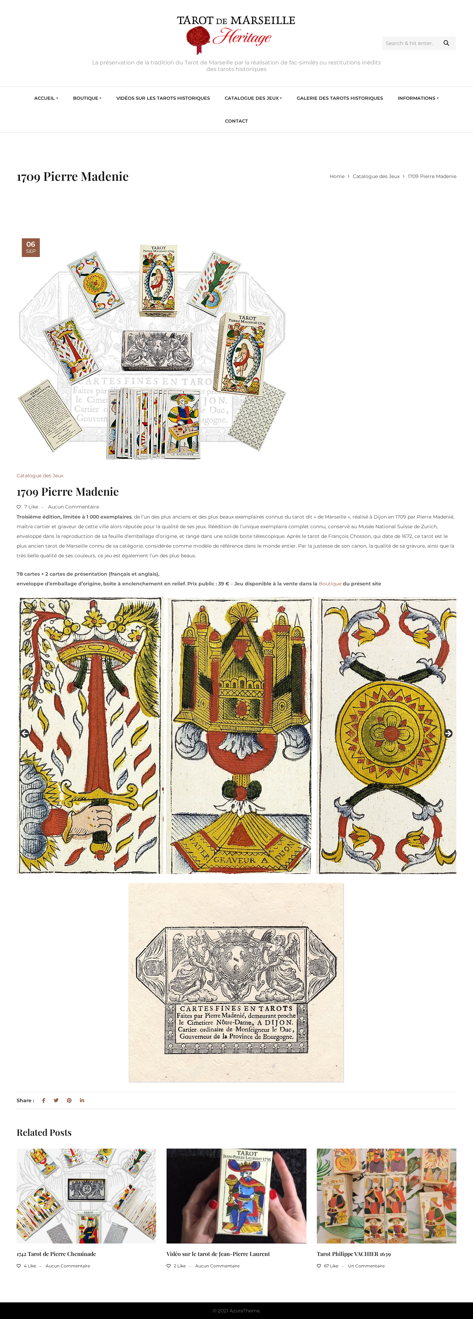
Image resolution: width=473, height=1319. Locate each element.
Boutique (85, 98)
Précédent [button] (25, 734)
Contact (236, 121)
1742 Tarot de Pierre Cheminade (56, 1253)
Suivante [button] (448, 734)
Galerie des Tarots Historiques (340, 98)
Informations (416, 98)
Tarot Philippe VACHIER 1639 (354, 1253)
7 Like (30, 507)
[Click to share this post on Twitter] (56, 1100)
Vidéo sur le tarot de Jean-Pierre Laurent (218, 1253)
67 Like (330, 1265)
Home (337, 176)
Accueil (44, 98)
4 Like (29, 1265)
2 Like (179, 1265)
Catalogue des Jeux (252, 98)
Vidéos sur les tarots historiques (163, 98)
